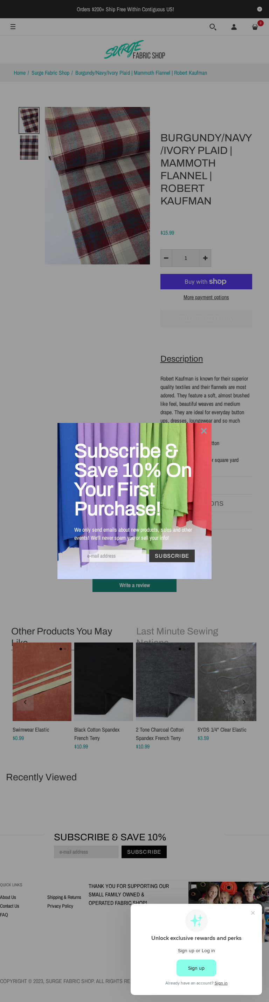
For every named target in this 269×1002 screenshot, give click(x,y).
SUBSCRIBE (172, 556)
